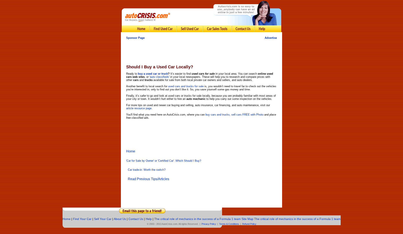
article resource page (139, 108)
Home (130, 151)
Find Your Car (82, 219)
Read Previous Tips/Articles (148, 179)
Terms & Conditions (229, 224)
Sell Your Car (102, 219)
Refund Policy (249, 224)
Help (149, 219)
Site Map (247, 219)
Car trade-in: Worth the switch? (146, 169)
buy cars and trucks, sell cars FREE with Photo (234, 114)
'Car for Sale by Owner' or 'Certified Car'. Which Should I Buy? (163, 160)
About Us (120, 219)
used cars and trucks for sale (186, 86)
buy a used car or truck (153, 73)
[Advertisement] (201, 52)
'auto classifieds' (159, 76)
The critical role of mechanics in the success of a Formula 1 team (197, 219)
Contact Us (135, 219)
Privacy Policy (209, 224)
